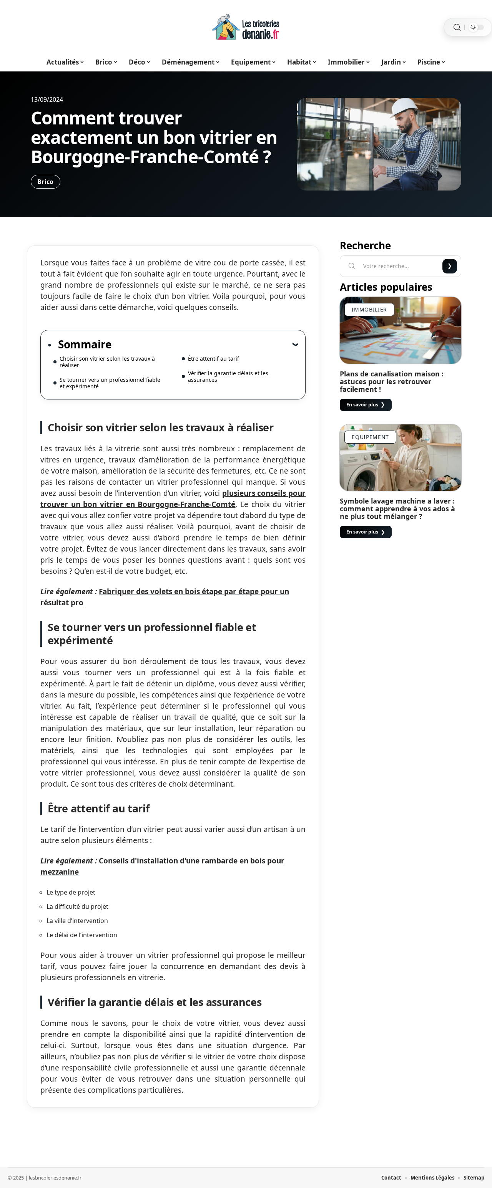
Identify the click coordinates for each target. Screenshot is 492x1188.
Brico (45, 181)
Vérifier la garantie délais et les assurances (228, 376)
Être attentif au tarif (213, 358)
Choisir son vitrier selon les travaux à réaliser (107, 362)
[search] (457, 27)
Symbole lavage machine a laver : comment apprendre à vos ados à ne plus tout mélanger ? (397, 508)
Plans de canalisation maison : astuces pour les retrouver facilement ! (392, 381)
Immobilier (369, 309)
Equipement (370, 437)
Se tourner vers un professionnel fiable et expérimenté (110, 383)
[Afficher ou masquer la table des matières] (204, 344)
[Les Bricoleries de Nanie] (246, 27)
